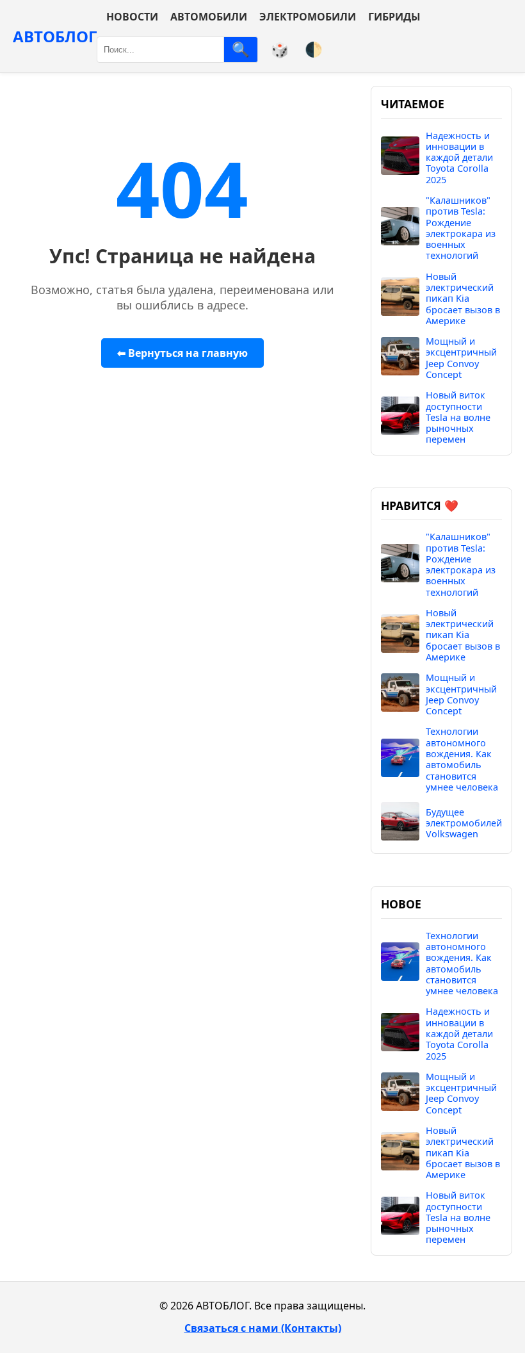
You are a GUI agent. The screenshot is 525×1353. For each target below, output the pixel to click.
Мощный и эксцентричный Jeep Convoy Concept (461, 358)
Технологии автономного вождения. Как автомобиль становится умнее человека (462, 759)
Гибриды (394, 17)
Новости (132, 17)
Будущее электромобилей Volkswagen (464, 823)
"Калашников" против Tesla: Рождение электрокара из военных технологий (461, 228)
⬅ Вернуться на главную (182, 353)
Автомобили (208, 17)
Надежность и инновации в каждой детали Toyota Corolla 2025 (459, 157)
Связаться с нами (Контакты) (262, 1328)
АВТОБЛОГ (55, 36)
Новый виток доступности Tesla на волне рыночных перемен (458, 417)
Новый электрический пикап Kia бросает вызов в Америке (463, 298)
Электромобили (307, 17)
